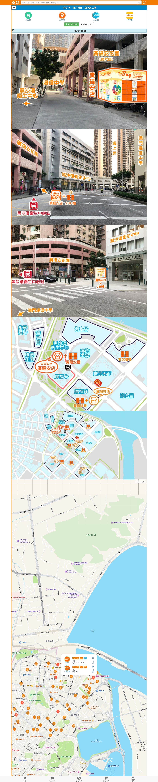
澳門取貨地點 (72, 24)
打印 (85, 658)
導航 (93, 658)
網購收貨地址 (86, 24)
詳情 (93, 663)
